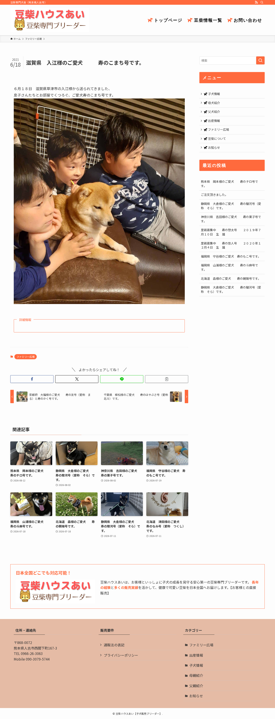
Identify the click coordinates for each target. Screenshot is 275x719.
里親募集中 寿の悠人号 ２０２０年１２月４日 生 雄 (231, 245)
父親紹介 (196, 685)
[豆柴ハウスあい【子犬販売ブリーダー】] (49, 20)
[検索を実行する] (260, 60)
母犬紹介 (213, 103)
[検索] (262, 2)
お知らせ (213, 147)
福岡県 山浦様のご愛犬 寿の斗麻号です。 (229, 267)
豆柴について (216, 138)
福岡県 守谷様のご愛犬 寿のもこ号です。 (231, 256)
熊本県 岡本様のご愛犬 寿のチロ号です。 (229, 183)
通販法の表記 (114, 644)
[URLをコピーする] (166, 379)
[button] (31, 379)
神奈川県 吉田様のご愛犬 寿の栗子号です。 (231, 219)
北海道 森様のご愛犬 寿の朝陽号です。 (231, 278)
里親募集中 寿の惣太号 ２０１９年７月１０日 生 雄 (231, 232)
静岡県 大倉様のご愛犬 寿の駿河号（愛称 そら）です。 (231, 205)
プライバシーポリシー (121, 655)
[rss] (256, 2)
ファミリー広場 (26, 356)
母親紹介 (196, 675)
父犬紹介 (213, 111)
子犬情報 (213, 94)
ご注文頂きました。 (214, 194)
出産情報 (213, 120)
